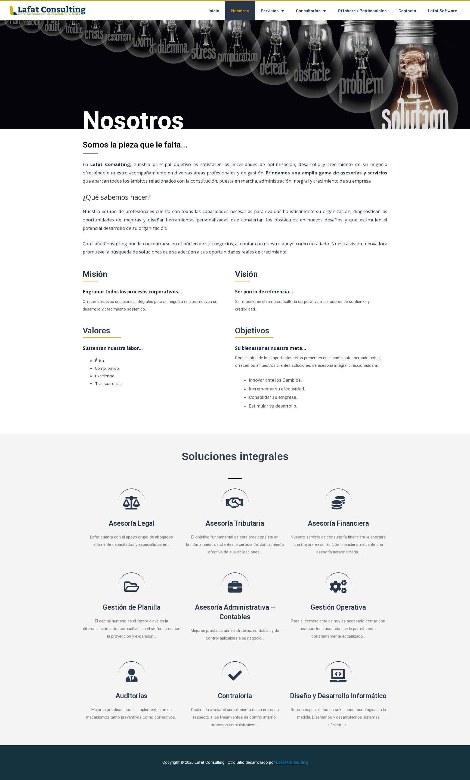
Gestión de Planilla (131, 607)
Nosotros (240, 10)
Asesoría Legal (131, 523)
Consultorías (308, 10)
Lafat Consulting (292, 762)
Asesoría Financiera (338, 523)
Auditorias (131, 696)
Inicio (214, 10)
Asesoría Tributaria (235, 523)
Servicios (270, 10)
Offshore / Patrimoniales (362, 10)
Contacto (407, 10)
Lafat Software (442, 10)
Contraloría (235, 696)
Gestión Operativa (338, 607)
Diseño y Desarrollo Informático (338, 696)
